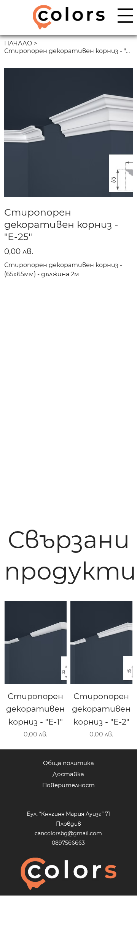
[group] (68, 670)
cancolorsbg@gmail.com (68, 833)
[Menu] (125, 15)
